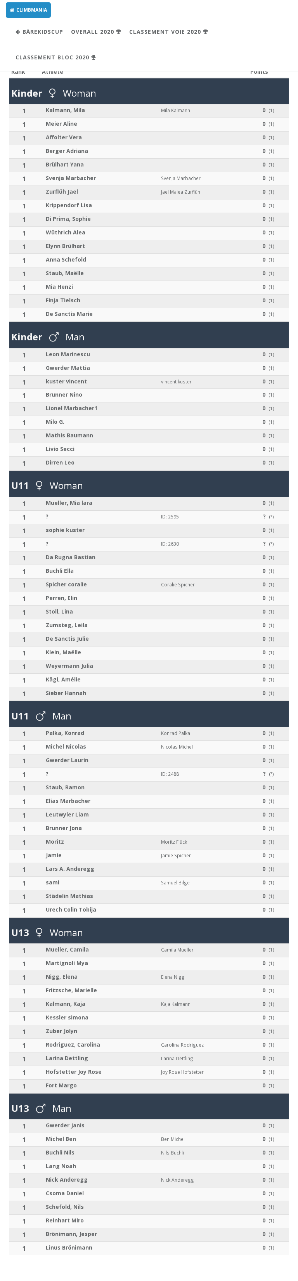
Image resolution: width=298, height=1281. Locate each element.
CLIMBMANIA (30, 10)
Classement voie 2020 (166, 31)
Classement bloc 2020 (53, 57)
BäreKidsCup (42, 31)
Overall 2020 (93, 31)
